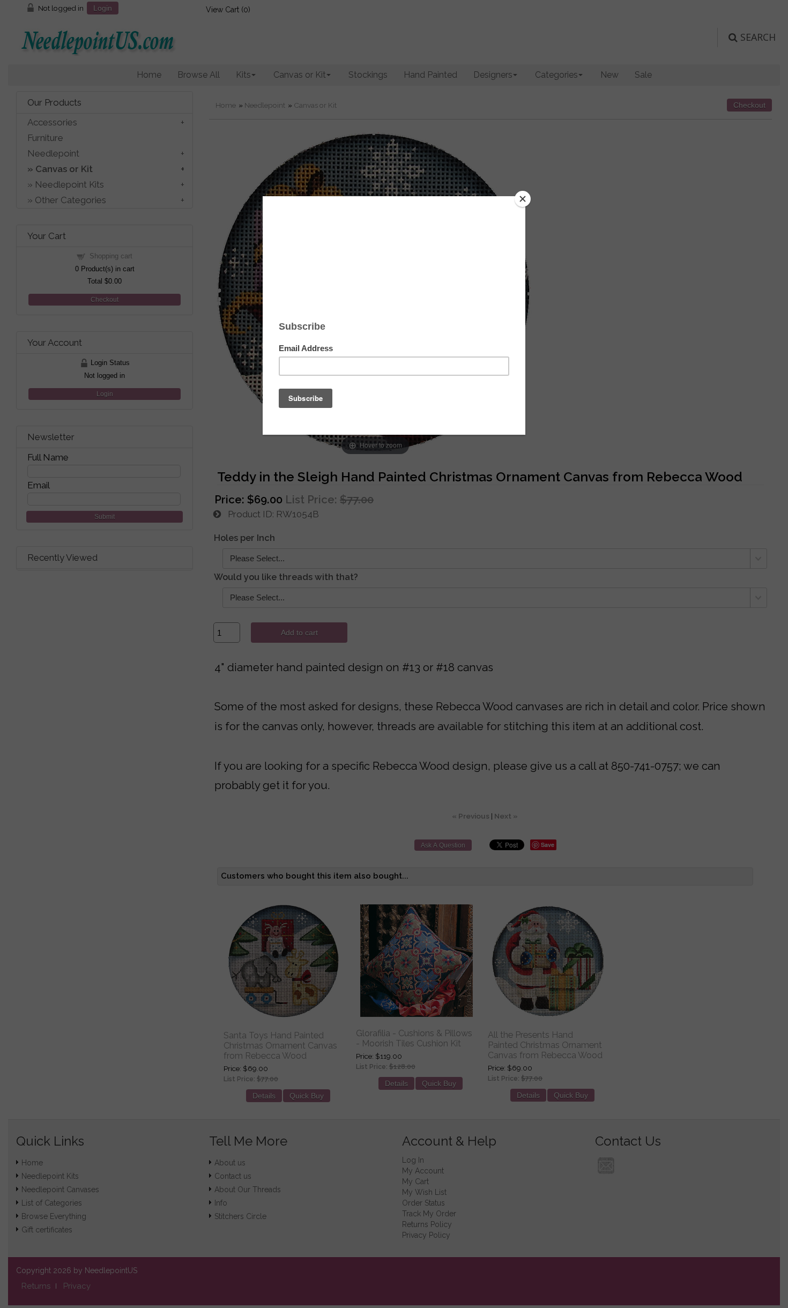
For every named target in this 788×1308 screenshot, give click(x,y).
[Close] (523, 199)
